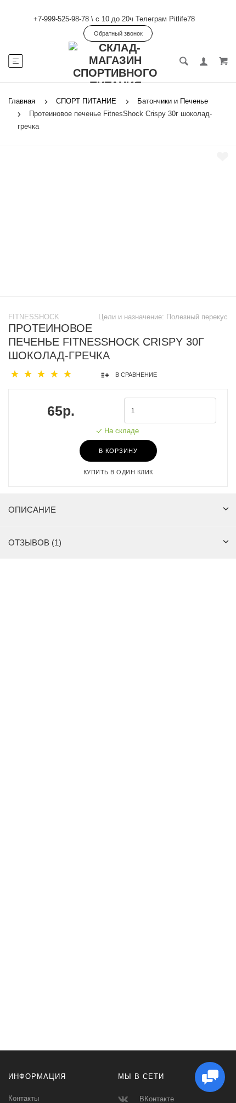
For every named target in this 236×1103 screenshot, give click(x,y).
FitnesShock (33, 317)
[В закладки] (222, 157)
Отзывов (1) (34, 542)
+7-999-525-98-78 (61, 19)
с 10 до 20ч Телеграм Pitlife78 (145, 19)
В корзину (118, 450)
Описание (32, 509)
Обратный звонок (118, 33)
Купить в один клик (118, 472)
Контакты (23, 1098)
